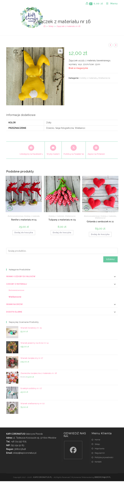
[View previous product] (110, 45)
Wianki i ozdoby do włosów (20, 276)
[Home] (45, 26)
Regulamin (100, 453)
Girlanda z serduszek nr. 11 (100, 221)
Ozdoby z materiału (88, 78)
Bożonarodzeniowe (15, 216)
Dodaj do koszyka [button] (24, 233)
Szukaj (110, 259)
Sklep (97, 444)
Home (97, 440)
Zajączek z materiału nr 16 (68, 26)
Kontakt (98, 462)
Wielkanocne (104, 78)
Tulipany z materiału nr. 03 (62, 220)
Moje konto (99, 448)
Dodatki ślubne (14, 312)
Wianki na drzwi (14, 304)
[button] (60, 51)
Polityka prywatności (104, 457)
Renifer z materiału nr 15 (23, 220)
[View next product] (116, 45)
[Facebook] (73, 450)
